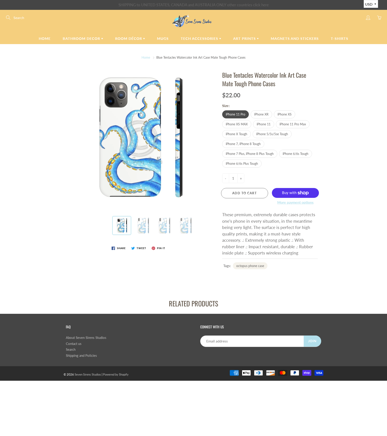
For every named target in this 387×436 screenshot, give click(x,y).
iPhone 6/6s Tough (295, 154)
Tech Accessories (200, 38)
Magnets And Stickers (295, 38)
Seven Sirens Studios (88, 374)
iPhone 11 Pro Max (293, 124)
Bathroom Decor (82, 38)
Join (312, 341)
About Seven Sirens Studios (86, 338)
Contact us (74, 344)
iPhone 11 (264, 124)
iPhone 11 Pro (235, 114)
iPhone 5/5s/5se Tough (272, 134)
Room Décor (129, 38)
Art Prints (245, 38)
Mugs (163, 38)
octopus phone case (250, 266)
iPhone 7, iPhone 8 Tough (243, 144)
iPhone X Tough (236, 134)
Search (70, 349)
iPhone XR (261, 114)
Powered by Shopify (116, 374)
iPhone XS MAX (237, 124)
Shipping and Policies (81, 355)
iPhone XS (284, 114)
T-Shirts (339, 38)
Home (45, 38)
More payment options (295, 202)
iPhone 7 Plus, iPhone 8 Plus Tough (250, 154)
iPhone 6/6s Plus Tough (242, 163)
